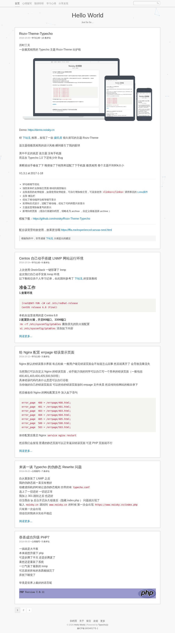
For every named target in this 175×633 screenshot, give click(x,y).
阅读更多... (25, 336)
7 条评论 (46, 471)
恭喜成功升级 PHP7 (34, 537)
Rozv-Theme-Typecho (36, 33)
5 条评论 (46, 541)
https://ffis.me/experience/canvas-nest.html (86, 229)
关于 (81, 621)
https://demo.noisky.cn (41, 129)
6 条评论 (46, 262)
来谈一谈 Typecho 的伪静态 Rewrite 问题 (50, 467)
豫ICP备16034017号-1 (87, 628)
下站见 (27, 137)
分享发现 (63, 3)
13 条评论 (46, 38)
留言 (88, 621)
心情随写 (27, 3)
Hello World (87, 15)
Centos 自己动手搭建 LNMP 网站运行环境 (51, 258)
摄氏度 (58, 137)
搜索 (157, 3)
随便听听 (39, 3)
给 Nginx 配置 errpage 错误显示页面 (46, 352)
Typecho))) (103, 625)
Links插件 (142, 192)
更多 (102, 621)
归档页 (73, 621)
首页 (17, 3)
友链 (95, 621)
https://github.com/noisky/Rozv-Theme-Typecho (61, 218)
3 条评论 (46, 356)
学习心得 (51, 3)
